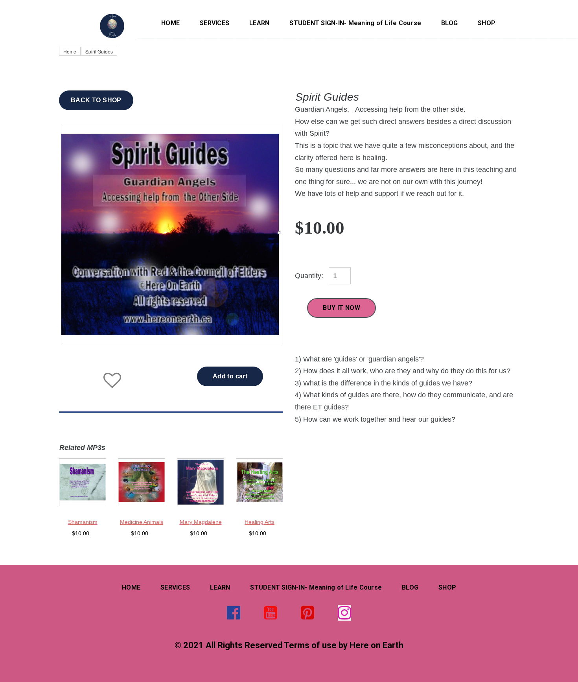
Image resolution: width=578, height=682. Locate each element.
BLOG (449, 23)
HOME (170, 23)
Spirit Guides (99, 51)
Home (69, 51)
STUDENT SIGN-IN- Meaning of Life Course (355, 23)
